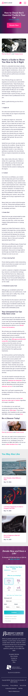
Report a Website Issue (14, 691)
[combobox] (14, 601)
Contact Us (14, 658)
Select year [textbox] (9, 601)
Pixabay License (19, 54)
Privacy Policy (5, 685)
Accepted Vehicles (14, 654)
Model (16, 604)
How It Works (14, 656)
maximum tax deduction (15, 380)
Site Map (20, 688)
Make (5, 604)
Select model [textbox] (19, 607)
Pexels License (20, 432)
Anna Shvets (9, 432)
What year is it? (8, 598)
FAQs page (13, 410)
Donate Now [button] (14, 25)
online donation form (12, 444)
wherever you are (7, 386)
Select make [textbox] (9, 607)
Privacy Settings (14, 685)
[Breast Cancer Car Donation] (7, 3)
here (21, 414)
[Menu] (25, 3)
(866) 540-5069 (20, 3)
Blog (14, 662)
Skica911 (8, 54)
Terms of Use (23, 685)
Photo (3, 54)
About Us (14, 660)
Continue (14, 612)
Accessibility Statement (11, 688)
